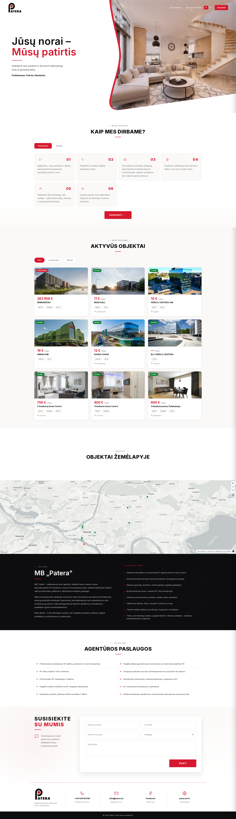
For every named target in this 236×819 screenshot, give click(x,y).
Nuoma (59, 146)
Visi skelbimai (176, 8)
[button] (84, 544)
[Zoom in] (233, 483)
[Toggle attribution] (233, 551)
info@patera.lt (116, 798)
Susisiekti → (117, 215)
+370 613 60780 (82, 798)
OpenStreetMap (226, 551)
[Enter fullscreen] (233, 495)
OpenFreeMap (201, 551)
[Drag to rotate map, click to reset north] (233, 490)
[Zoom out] (233, 487)
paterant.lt (184, 798)
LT (206, 7)
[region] (118, 517)
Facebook (150, 798)
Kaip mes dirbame (193, 8)
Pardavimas (43, 146)
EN (211, 7)
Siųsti (183, 763)
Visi (39, 260)
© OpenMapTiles (210, 551)
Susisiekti (221, 8)
